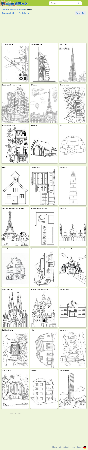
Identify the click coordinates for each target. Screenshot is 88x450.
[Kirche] (15, 187)
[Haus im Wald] (72, 105)
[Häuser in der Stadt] (15, 145)
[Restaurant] (44, 269)
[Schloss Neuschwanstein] (44, 309)
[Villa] (44, 350)
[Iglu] (72, 145)
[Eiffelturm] (44, 105)
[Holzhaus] (44, 145)
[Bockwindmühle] (15, 64)
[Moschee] (72, 228)
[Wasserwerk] (72, 350)
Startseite (5, 9)
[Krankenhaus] (44, 187)
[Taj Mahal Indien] (15, 350)
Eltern (54, 447)
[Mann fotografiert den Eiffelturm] (15, 228)
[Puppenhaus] (15, 269)
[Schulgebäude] (72, 309)
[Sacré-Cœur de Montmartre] (72, 269)
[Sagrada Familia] (15, 309)
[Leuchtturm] (72, 187)
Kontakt (79, 447)
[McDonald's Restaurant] (44, 228)
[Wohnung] (44, 390)
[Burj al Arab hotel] (44, 64)
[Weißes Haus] (15, 390)
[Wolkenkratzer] (72, 390)
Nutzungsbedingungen (66, 447)
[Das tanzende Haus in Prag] (15, 105)
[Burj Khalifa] (72, 64)
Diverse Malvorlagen (17, 9)
